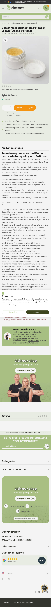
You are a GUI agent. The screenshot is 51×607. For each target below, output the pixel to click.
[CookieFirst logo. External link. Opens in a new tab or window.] (3, 293)
